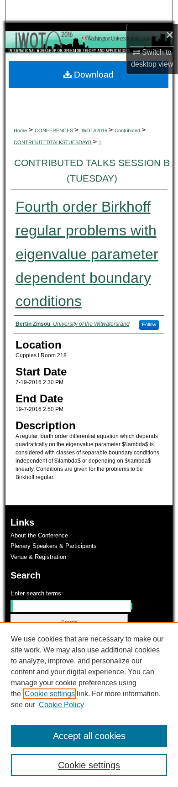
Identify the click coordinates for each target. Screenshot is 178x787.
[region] (89, 704)
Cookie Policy (61, 705)
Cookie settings (50, 694)
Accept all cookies (89, 736)
